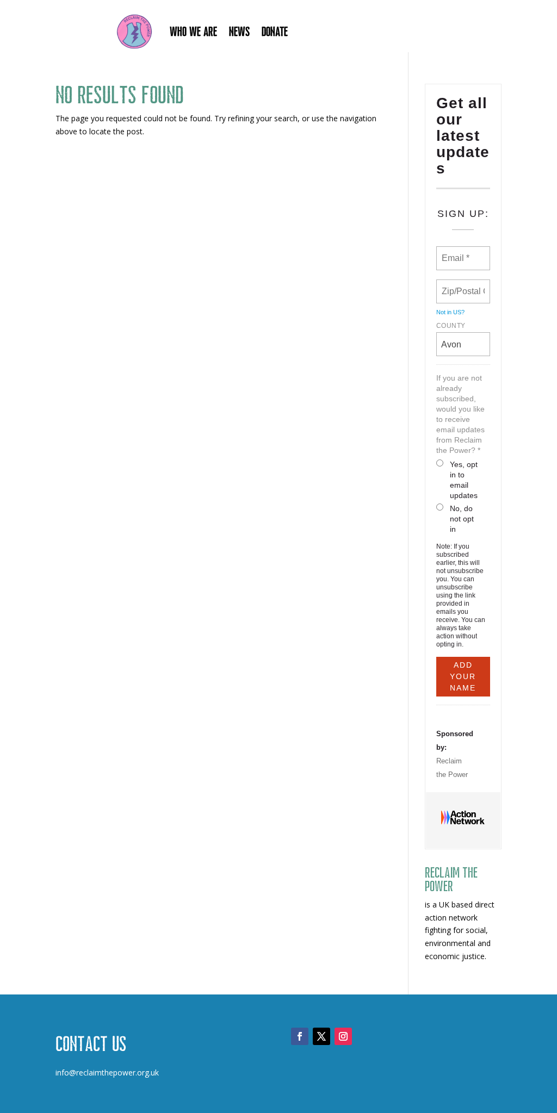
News (239, 31)
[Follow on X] (321, 1036)
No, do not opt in (462, 518)
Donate (275, 31)
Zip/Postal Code (464, 285)
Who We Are (193, 31)
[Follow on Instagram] (343, 1036)
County (451, 325)
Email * (454, 251)
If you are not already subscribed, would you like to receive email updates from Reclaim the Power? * (460, 414)
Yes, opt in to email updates (464, 480)
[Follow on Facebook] (299, 1036)
